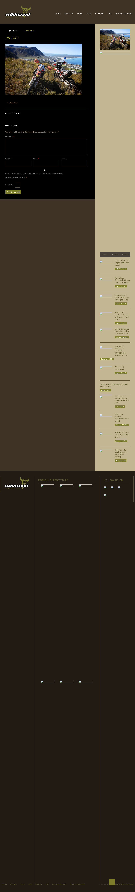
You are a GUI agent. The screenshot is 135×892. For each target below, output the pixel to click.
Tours (80, 13)
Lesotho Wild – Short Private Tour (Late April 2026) (122, 297)
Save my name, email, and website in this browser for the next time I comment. (34, 173)
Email (36, 159)
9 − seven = (9, 185)
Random (125, 254)
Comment (9, 136)
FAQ (109, 13)
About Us (68, 13)
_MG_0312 (12, 37)
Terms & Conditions (77, 884)
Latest (105, 254)
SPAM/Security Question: (16, 177)
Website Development (124, 884)
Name (8, 159)
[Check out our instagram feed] (121, 489)
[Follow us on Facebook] (107, 489)
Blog (89, 13)
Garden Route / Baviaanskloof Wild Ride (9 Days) (114, 385)
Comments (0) (29, 31)
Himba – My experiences (119, 368)
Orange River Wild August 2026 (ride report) (122, 262)
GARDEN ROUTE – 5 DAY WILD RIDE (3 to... (122, 434)
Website (65, 159)
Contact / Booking (124, 13)
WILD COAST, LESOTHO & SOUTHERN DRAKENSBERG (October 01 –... (121, 350)
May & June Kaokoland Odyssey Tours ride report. (122, 280)
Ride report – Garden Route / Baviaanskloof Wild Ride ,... (122, 399)
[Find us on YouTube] (114, 489)
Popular (115, 254)
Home (58, 13)
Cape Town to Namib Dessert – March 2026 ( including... (121, 453)
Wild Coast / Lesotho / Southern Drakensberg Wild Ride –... (122, 316)
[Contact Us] (107, 497)
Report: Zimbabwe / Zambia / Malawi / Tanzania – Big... (122, 331)
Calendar (99, 13)
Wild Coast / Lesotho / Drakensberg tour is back (122, 417)
